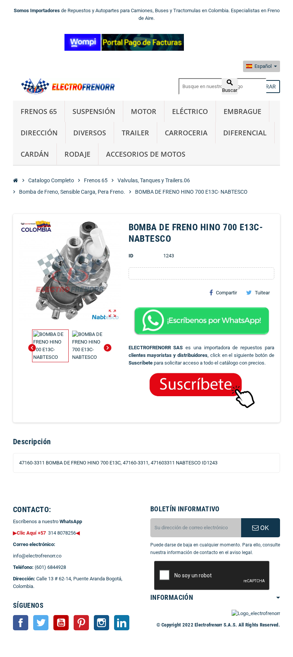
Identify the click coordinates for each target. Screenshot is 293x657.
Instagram (101, 622)
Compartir (226, 293)
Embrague (242, 111)
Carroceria (186, 132)
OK (264, 528)
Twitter (40, 622)
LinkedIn (121, 622)
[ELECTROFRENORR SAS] (66, 86)
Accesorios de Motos (145, 154)
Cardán (35, 154)
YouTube (61, 622)
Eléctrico (190, 111)
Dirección (39, 132)
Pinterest (81, 622)
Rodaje (77, 154)
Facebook (20, 622)
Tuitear (262, 293)
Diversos (89, 132)
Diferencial (245, 132)
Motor (143, 111)
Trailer (135, 132)
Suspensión (93, 111)
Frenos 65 (39, 111)
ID (131, 256)
